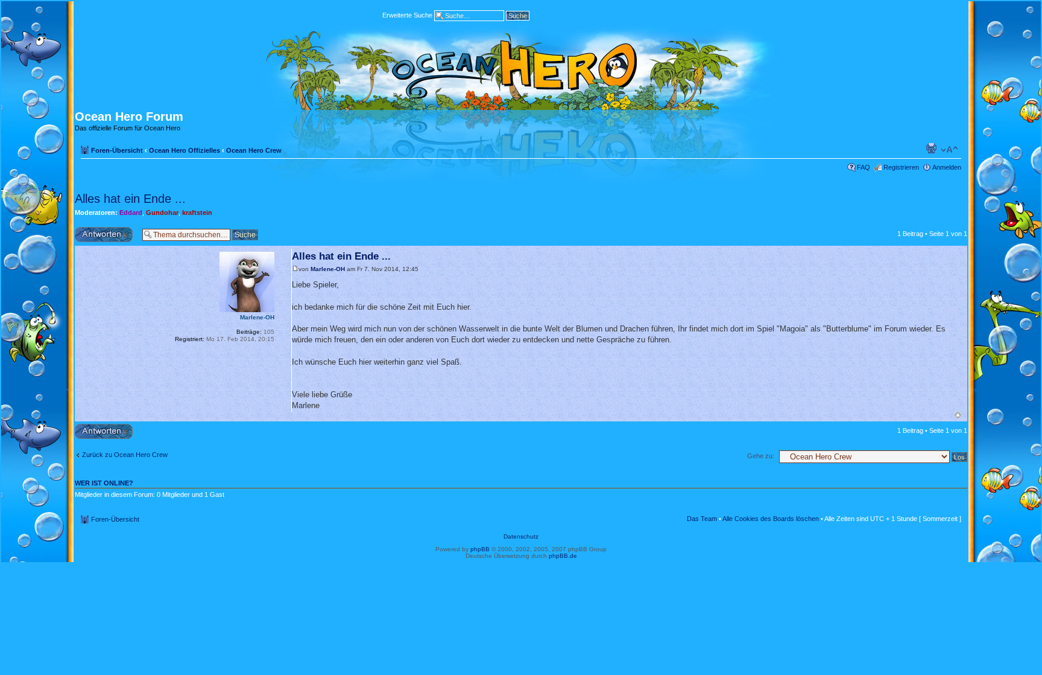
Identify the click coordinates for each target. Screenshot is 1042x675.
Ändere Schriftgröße (949, 149)
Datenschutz (521, 536)
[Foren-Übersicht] (521, 67)
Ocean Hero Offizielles (184, 150)
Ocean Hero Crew (254, 150)
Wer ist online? (104, 483)
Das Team (702, 518)
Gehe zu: (760, 455)
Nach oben (958, 415)
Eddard (130, 212)
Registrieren (901, 167)
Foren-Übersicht (117, 150)
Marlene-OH (328, 269)
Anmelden (946, 167)
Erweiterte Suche (407, 14)
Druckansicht (931, 147)
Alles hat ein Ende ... (130, 198)
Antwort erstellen (99, 230)
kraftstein (197, 212)
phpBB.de (563, 555)
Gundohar (162, 212)
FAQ (863, 167)
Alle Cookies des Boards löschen (770, 518)
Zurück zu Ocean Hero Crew (125, 454)
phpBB (480, 549)
